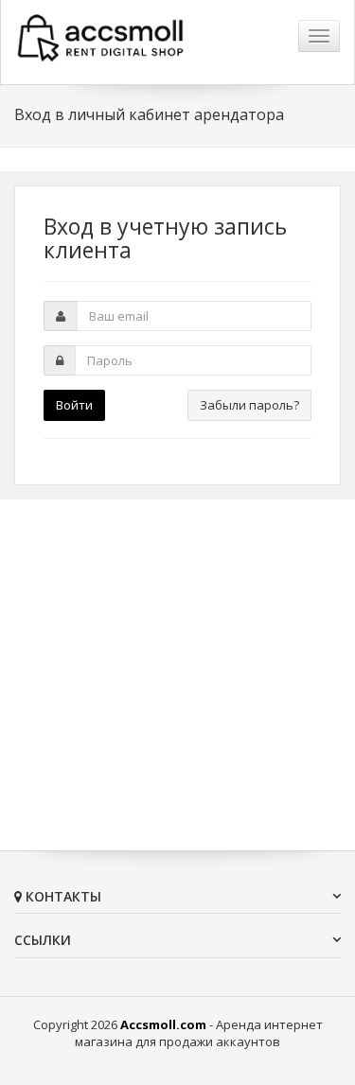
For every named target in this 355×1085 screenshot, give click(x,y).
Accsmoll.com (163, 1024)
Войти (74, 404)
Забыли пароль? (249, 404)
